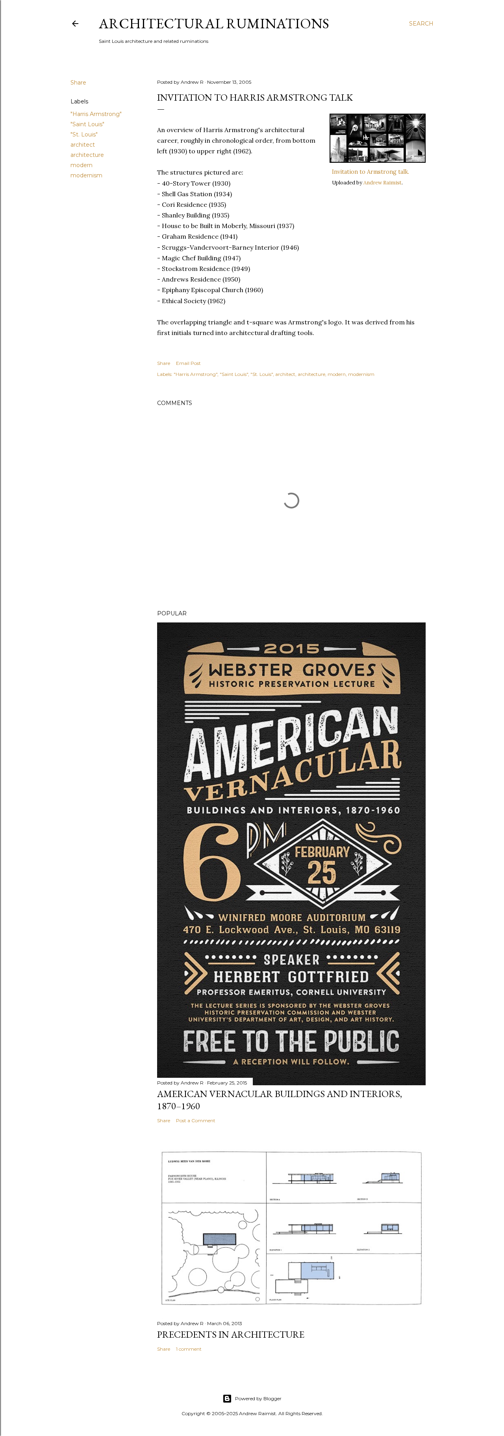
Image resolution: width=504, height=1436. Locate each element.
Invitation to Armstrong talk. (370, 171)
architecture (87, 154)
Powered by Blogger (258, 1398)
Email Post (188, 363)
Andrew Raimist (382, 182)
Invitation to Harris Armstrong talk (255, 97)
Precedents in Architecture (230, 1334)
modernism (86, 175)
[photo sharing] (378, 160)
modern (81, 165)
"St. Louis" (84, 134)
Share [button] (78, 82)
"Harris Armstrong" (96, 114)
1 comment (189, 1349)
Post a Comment (195, 1120)
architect (82, 144)
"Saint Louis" (87, 124)
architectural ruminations (214, 23)
